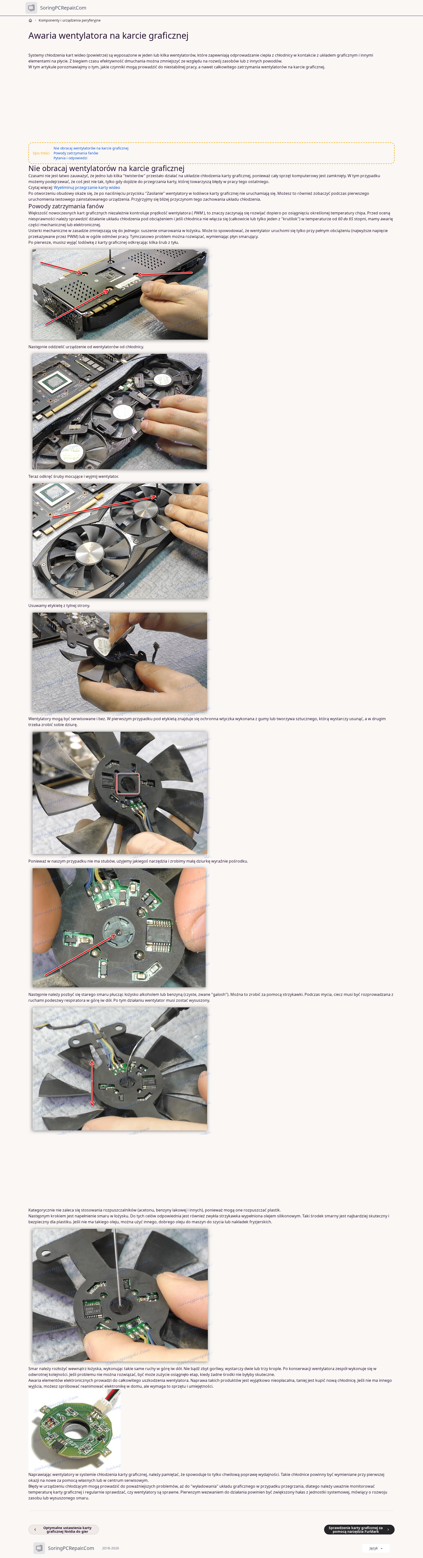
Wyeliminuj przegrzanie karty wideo (87, 187)
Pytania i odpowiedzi (70, 158)
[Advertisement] (177, 106)
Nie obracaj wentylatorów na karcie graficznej (91, 148)
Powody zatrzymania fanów (76, 153)
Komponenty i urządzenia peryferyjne (70, 20)
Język (374, 1548)
